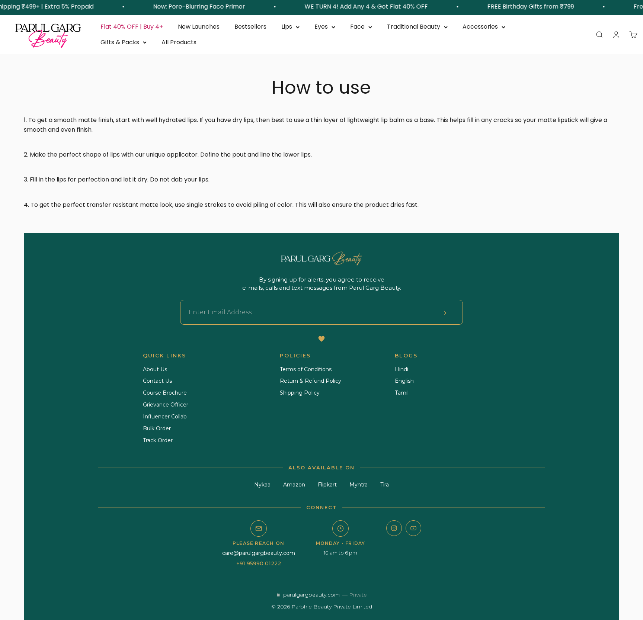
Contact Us (157, 381)
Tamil (402, 392)
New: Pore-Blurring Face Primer (194, 6)
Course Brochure (165, 392)
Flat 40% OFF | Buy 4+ (131, 26)
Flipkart (327, 484)
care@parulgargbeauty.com (258, 553)
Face (357, 26)
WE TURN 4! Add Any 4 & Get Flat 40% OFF (361, 6)
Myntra (358, 484)
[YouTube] (413, 528)
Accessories (480, 26)
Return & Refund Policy (310, 381)
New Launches (199, 26)
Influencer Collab (165, 416)
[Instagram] (394, 528)
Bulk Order (157, 428)
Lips (286, 26)
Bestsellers (250, 26)
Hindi (401, 369)
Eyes (321, 26)
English (404, 381)
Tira (384, 484)
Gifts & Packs (119, 42)
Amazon (294, 484)
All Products (178, 42)
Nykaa (262, 484)
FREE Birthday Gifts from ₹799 (526, 6)
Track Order (158, 440)
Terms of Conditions (306, 369)
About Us (155, 369)
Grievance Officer (165, 404)
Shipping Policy (300, 392)
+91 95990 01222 (258, 563)
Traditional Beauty (413, 26)
